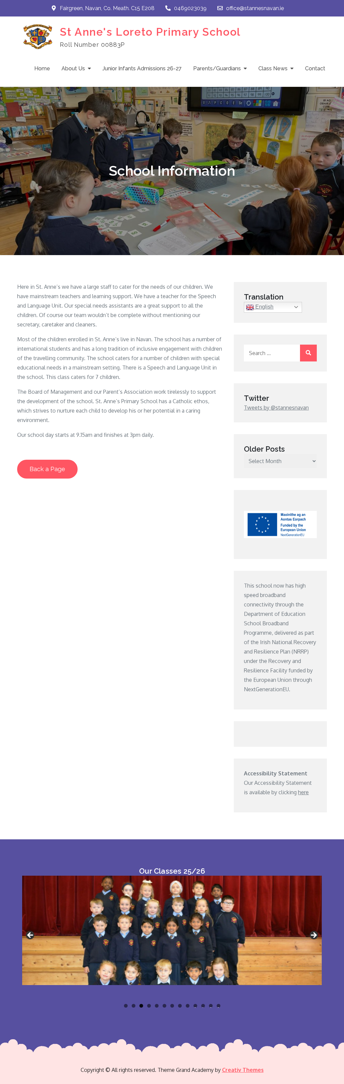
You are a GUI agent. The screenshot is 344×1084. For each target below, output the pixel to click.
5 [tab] (157, 1006)
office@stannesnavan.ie (255, 8)
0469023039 (190, 8)
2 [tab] (133, 1006)
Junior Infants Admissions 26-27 (142, 68)
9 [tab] (187, 1006)
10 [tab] (195, 1006)
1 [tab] (126, 1006)
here (303, 792)
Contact (315, 68)
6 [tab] (164, 1006)
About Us (73, 68)
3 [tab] (141, 1006)
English (263, 307)
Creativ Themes (243, 1069)
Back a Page (47, 469)
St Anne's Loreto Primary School (150, 32)
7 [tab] (172, 1006)
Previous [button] (31, 936)
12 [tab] (211, 1006)
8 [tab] (180, 1006)
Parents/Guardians (217, 68)
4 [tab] (149, 1006)
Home (42, 68)
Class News (273, 68)
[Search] (308, 353)
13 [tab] (218, 1006)
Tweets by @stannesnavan (276, 407)
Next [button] (313, 936)
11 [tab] (203, 1006)
